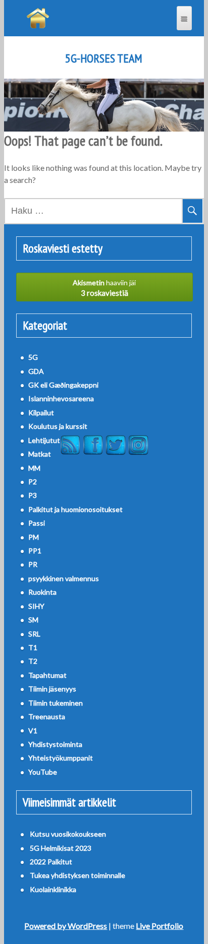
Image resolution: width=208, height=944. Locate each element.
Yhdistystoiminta (55, 744)
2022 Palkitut (51, 861)
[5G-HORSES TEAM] (37, 18)
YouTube (42, 772)
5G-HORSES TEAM (103, 58)
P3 (32, 495)
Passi (36, 523)
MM (34, 468)
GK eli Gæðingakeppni (63, 385)
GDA (36, 371)
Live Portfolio (159, 925)
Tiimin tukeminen (55, 703)
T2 (32, 661)
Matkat (39, 454)
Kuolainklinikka (53, 889)
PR (32, 564)
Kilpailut (41, 412)
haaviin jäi (104, 287)
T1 (32, 647)
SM (33, 619)
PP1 (34, 550)
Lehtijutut (44, 440)
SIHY (36, 606)
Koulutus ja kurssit (57, 426)
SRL (34, 634)
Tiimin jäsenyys (52, 688)
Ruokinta (42, 592)
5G (33, 357)
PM (33, 537)
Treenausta (46, 716)
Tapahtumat (47, 675)
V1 (32, 730)
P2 (32, 481)
